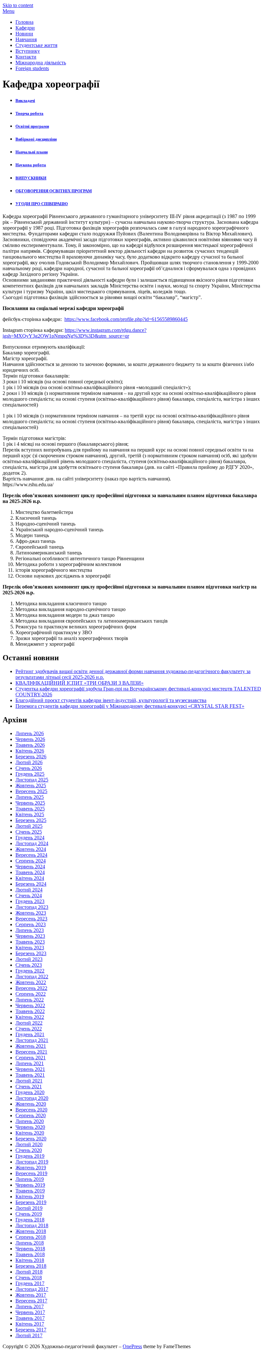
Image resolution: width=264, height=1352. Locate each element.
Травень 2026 (30, 745)
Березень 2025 (30, 820)
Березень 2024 (30, 884)
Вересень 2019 (31, 1173)
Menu (8, 11)
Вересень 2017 (31, 1300)
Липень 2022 (29, 999)
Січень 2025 (28, 832)
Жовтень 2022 (30, 982)
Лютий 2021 (28, 1080)
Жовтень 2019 (30, 1167)
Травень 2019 (30, 1190)
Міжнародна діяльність (40, 62)
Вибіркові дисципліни (36, 139)
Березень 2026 (30, 756)
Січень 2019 (28, 1214)
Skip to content (18, 5)
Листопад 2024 (31, 843)
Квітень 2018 (29, 1260)
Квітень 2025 (29, 814)
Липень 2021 (29, 1063)
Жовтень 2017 (30, 1295)
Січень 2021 (28, 1086)
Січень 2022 (28, 1028)
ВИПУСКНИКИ (30, 178)
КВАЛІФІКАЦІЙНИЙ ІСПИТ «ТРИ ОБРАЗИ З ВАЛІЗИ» (79, 683)
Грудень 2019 (29, 1156)
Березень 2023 (30, 953)
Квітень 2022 (29, 1017)
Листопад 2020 (31, 1098)
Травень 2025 (30, 808)
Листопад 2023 (31, 907)
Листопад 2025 (31, 779)
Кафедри (25, 28)
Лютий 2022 (28, 1023)
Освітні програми (32, 126)
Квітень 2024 (29, 878)
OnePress (132, 1346)
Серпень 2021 (30, 1057)
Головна (24, 22)
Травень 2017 (30, 1318)
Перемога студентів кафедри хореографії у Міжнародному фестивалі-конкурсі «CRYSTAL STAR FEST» (129, 706)
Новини (24, 33)
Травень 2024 (30, 872)
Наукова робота (30, 164)
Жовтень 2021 (30, 1046)
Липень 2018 (29, 1243)
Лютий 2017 (28, 1335)
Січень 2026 (28, 768)
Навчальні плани (31, 152)
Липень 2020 (29, 1121)
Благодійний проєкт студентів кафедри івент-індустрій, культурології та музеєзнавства (110, 700)
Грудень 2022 (29, 970)
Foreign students (32, 68)
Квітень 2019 (29, 1196)
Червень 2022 (30, 1005)
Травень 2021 (30, 1075)
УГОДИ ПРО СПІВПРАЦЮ (41, 203)
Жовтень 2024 (30, 849)
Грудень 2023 (29, 901)
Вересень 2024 (31, 855)
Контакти (25, 56)
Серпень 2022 (30, 994)
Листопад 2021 (31, 1040)
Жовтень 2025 (30, 785)
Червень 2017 (30, 1312)
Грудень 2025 (29, 774)
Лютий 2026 (28, 762)
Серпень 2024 (30, 860)
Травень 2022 (30, 1011)
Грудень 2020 (29, 1092)
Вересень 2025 (31, 791)
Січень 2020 (28, 1150)
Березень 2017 (30, 1329)
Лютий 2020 (28, 1144)
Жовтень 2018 (30, 1231)
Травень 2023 (30, 942)
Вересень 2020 (31, 1109)
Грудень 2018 (29, 1219)
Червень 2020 (30, 1127)
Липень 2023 (29, 930)
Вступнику (27, 51)
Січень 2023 (28, 965)
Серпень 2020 (30, 1115)
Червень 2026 (30, 739)
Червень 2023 (30, 936)
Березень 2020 (30, 1138)
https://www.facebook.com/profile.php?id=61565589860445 (126, 319)
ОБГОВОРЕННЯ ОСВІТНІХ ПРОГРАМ (53, 190)
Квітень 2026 (29, 751)
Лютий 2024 (28, 889)
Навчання (26, 39)
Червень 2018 (30, 1248)
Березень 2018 (30, 1266)
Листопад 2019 (31, 1162)
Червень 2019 (30, 1185)
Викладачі (25, 100)
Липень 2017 (29, 1306)
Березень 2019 (30, 1202)
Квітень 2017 (29, 1324)
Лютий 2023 (28, 959)
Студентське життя (36, 45)
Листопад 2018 (31, 1225)
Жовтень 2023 (30, 913)
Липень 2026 (29, 733)
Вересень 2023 (31, 918)
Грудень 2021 (29, 1034)
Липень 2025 (29, 797)
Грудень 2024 (29, 837)
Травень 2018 (30, 1254)
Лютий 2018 (28, 1271)
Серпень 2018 (30, 1237)
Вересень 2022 (31, 988)
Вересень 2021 (31, 1052)
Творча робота (29, 113)
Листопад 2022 (31, 976)
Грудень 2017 (29, 1283)
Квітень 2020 (29, 1133)
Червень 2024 (30, 866)
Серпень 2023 (30, 924)
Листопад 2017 (31, 1289)
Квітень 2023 (29, 947)
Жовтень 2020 (30, 1104)
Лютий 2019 (28, 1208)
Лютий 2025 (28, 826)
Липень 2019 (29, 1179)
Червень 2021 (30, 1069)
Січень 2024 (28, 895)
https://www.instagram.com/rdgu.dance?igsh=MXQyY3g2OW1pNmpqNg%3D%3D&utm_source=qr (74, 333)
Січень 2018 (28, 1277)
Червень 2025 (30, 803)
